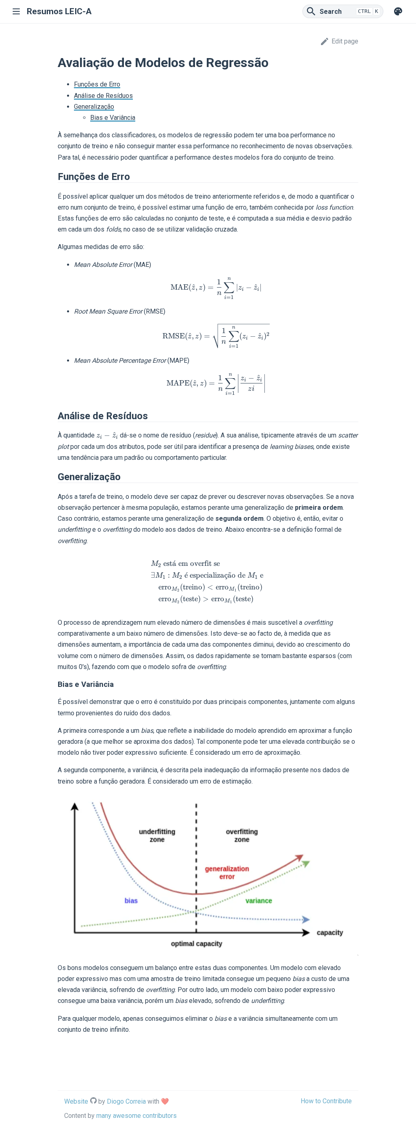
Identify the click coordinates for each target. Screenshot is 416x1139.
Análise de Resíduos (103, 96)
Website (76, 1101)
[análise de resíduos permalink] (54, 416)
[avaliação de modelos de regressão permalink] (54, 62)
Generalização (94, 106)
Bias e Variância (112, 117)
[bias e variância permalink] (54, 684)
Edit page (345, 41)
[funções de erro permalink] (54, 176)
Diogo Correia (126, 1101)
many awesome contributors (136, 1116)
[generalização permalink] (54, 477)
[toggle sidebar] (18, 11)
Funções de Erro (97, 84)
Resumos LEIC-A (59, 11)
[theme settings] (398, 11)
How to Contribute (326, 1101)
